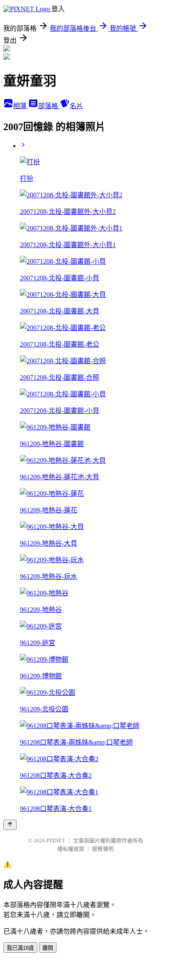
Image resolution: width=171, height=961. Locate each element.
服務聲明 (103, 849)
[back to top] (10, 825)
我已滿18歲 (20, 948)
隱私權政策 (70, 849)
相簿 (20, 105)
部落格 (49, 105)
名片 (76, 105)
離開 (47, 948)
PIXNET (55, 840)
